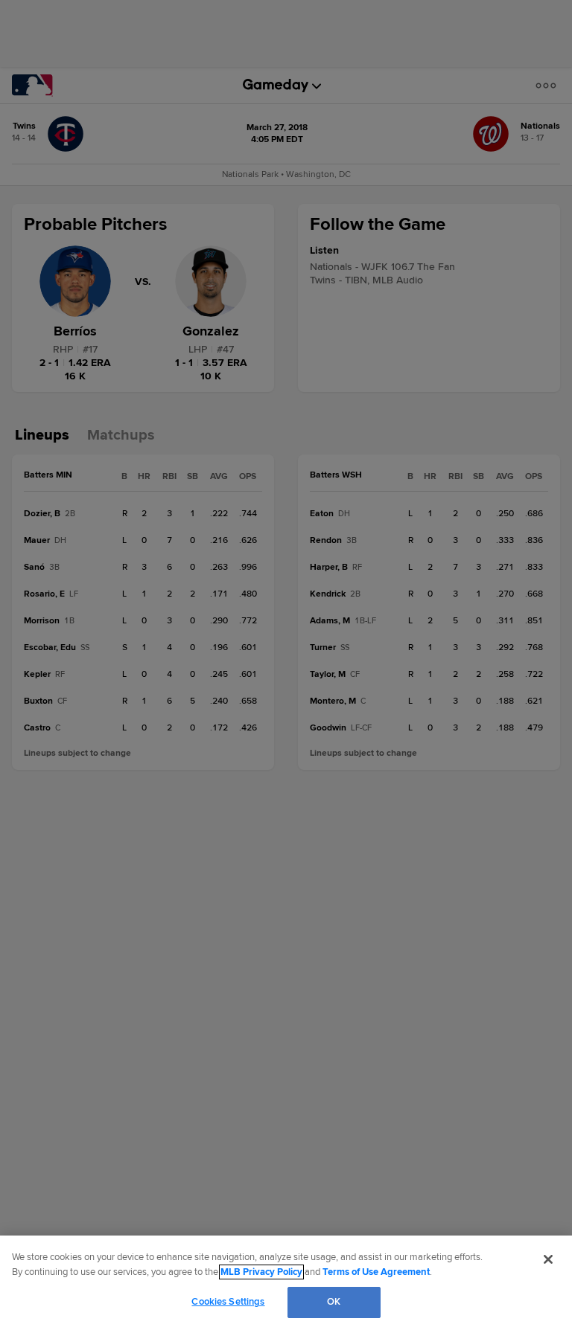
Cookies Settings (227, 1302)
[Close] (548, 1259)
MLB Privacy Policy (261, 1272)
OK (333, 1302)
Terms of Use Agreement (376, 1272)
